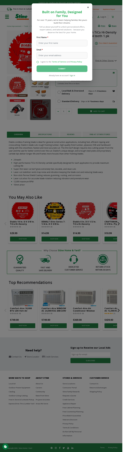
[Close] (88, 7)
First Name (42, 37)
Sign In (72, 75)
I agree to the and (61, 62)
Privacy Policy (76, 62)
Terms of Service (59, 62)
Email (39, 49)
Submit (62, 69)
